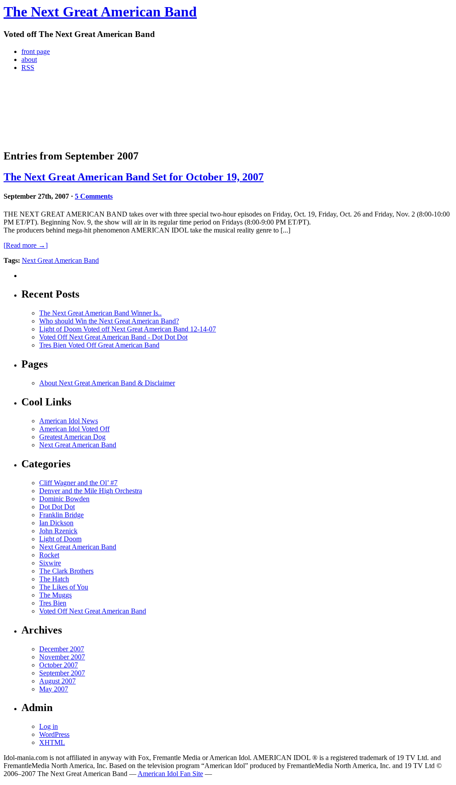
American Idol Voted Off (74, 429)
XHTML (52, 742)
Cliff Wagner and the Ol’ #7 (78, 483)
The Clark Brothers (66, 571)
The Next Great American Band (100, 12)
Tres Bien (52, 603)
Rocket (49, 555)
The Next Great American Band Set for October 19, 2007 (134, 177)
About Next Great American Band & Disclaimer (107, 383)
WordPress (54, 734)
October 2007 (58, 665)
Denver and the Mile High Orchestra (90, 491)
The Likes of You (63, 587)
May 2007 (53, 689)
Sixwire (50, 563)
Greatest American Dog (72, 437)
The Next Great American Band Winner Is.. (100, 313)
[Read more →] (26, 245)
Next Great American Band (60, 260)
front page (35, 51)
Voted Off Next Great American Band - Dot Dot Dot (113, 337)
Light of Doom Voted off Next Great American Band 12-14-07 (127, 329)
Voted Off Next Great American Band (92, 611)
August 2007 (57, 681)
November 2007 (62, 657)
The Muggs (55, 595)
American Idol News (68, 421)
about (29, 59)
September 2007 (62, 673)
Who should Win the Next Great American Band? (109, 321)
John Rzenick (58, 531)
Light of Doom (60, 539)
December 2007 (61, 649)
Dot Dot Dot (57, 507)
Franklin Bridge (61, 515)
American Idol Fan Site (170, 773)
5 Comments (94, 196)
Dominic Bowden (64, 499)
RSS (27, 67)
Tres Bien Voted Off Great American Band (99, 345)
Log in (48, 726)
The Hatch (54, 579)
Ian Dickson (56, 523)
